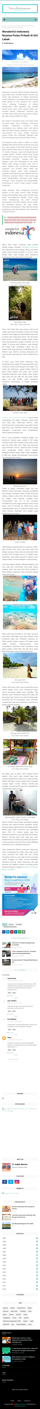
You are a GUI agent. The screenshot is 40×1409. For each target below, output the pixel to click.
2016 (20, 1269)
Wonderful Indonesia (13, 26)
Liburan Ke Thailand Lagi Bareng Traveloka (23, 944)
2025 (20, 1238)
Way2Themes (21, 1404)
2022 (20, 1248)
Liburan (11, 924)
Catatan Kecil (21, 1308)
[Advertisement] (20, 1135)
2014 (20, 1275)
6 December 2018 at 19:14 (15, 1003)
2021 (20, 1252)
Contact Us (27, 1401)
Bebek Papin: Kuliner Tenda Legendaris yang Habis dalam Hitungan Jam (22, 1340)
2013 (20, 1279)
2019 (20, 1258)
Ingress (25, 1321)
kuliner (30, 1308)
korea (14, 1318)
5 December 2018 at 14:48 (15, 980)
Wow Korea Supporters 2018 (12, 1321)
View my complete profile (19, 1167)
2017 (20, 1265)
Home (4, 26)
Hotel (25, 1314)
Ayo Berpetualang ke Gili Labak (22, 1224)
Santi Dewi (11, 978)
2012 (20, 1282)
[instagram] (16, 1182)
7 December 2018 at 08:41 (15, 1021)
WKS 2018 (6, 1324)
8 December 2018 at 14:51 (15, 1039)
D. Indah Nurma (7, 43)
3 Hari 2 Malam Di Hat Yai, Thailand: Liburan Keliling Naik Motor (24, 952)
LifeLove (5, 1311)
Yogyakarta (6, 1318)
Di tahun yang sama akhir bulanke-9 (15, 417)
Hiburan (18, 1314)
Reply (9, 993)
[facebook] (4, 1182)
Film (20, 1318)
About (19, 1401)
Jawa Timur (14, 1311)
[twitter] (10, 1182)
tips (13, 1324)
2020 (20, 1255)
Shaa (9, 1037)
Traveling (19, 924)
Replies (11, 996)
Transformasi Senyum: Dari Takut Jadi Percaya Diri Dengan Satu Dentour (25, 1349)
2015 (20, 1272)
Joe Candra (11, 1001)
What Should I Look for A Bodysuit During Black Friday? (23, 1358)
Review (12, 1308)
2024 (20, 1241)
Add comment (13, 1059)
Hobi (29, 1311)
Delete (14, 993)
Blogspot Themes (20, 1406)
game (5, 1314)
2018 (20, 1262)
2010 (20, 1289)
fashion (26, 1318)
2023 (20, 1245)
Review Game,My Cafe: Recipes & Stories (23, 1208)
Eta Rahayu (11, 1019)
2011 (20, 1286)
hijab (31, 1321)
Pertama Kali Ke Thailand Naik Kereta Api (25, 961)
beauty (11, 1314)
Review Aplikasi (21, 1324)
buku (29, 1324)
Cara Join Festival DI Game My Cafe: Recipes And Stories (24, 1216)
